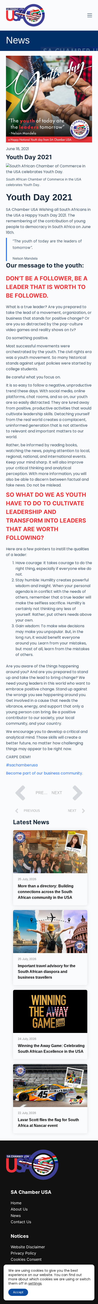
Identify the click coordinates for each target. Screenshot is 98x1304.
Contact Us (21, 1221)
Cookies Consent (26, 1259)
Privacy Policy (23, 1253)
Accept (18, 1292)
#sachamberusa (22, 765)
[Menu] (89, 15)
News (16, 1215)
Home (16, 1202)
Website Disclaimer (28, 1246)
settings (35, 1283)
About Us (19, 1209)
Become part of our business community (44, 773)
